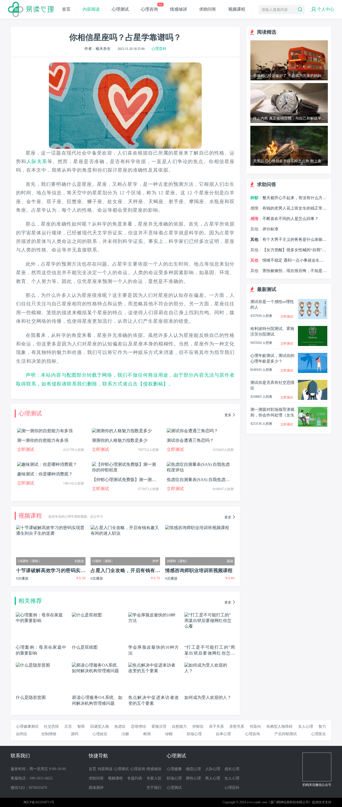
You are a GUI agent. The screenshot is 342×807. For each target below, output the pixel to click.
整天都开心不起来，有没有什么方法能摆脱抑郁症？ (294, 198)
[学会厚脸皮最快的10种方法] (153, 614)
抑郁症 (198, 727)
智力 (322, 727)
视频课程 (236, 9)
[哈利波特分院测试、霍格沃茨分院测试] (312, 328)
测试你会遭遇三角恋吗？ (190, 440)
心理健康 (174, 769)
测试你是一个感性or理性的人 (272, 304)
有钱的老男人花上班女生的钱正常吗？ (292, 208)
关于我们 (153, 788)
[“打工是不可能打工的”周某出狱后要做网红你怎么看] (209, 614)
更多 (227, 415)
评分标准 (270, 229)
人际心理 (212, 769)
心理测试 (120, 9)
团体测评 (96, 788)
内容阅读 (91, 9)
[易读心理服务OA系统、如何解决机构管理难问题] (97, 665)
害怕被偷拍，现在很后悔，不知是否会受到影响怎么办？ (294, 271)
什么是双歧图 (85, 647)
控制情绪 (48, 734)
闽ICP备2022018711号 (39, 802)
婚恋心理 (193, 769)
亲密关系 (236, 727)
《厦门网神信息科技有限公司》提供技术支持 (299, 802)
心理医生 (318, 734)
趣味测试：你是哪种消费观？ (45, 474)
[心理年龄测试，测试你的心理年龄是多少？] (312, 355)
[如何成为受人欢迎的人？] (209, 665)
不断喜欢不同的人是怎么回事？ (290, 218)
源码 (74, 734)
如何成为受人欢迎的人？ (207, 697)
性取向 (255, 727)
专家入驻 (153, 778)
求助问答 (207, 9)
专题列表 (134, 778)
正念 (68, 727)
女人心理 (305, 727)
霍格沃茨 (158, 727)
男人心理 (212, 778)
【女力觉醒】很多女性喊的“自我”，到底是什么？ (294, 250)
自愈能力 (179, 727)
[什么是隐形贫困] (33, 665)
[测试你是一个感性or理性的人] (312, 301)
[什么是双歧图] (87, 614)
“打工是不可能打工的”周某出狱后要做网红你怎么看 (209, 653)
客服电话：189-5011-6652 (32, 778)
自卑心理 (223, 734)
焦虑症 (120, 727)
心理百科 (158, 49)
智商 (81, 727)
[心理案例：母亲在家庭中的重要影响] (41, 614)
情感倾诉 (178, 9)
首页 (66, 9)
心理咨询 (151, 9)
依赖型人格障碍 (279, 727)
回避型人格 (99, 727)
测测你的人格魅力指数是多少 (119, 440)
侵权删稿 (153, 384)
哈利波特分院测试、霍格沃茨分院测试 (272, 331)
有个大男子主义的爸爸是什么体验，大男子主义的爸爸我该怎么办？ (294, 239)
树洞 (147, 734)
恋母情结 (138, 727)
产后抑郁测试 (285, 734)
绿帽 (169, 734)
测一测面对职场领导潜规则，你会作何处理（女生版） (272, 412)
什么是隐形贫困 (31, 697)
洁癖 (125, 734)
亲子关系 (216, 727)
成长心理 (231, 769)
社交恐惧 (51, 727)
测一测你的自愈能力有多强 (42, 440)
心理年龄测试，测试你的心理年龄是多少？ (272, 358)
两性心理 (193, 778)
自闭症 (21, 734)
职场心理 (194, 734)
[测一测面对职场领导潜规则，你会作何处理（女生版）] (312, 409)
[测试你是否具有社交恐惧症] (312, 382)
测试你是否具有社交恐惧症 (272, 385)
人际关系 (36, 161)
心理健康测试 (27, 727)
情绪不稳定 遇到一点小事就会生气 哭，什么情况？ (293, 260)
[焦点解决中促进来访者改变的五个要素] (153, 665)
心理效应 (99, 734)
